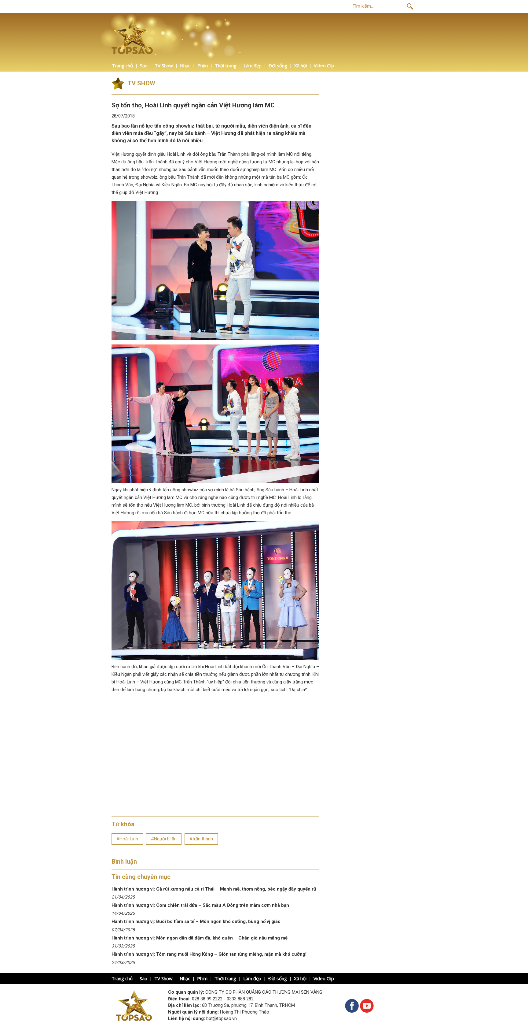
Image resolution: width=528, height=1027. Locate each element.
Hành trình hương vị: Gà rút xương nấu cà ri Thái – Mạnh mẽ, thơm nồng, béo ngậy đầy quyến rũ (214, 889)
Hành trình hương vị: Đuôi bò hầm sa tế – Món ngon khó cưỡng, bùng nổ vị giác (196, 921)
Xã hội (300, 65)
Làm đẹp (253, 65)
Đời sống (278, 65)
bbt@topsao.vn (221, 1018)
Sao (144, 65)
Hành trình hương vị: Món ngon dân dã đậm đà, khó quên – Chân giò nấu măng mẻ (200, 938)
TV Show (164, 65)
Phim (202, 65)
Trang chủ (122, 65)
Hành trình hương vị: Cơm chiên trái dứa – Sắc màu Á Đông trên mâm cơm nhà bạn (200, 905)
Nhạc (185, 65)
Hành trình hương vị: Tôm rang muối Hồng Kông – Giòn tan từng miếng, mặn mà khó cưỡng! (209, 954)
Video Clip (324, 65)
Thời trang (226, 65)
